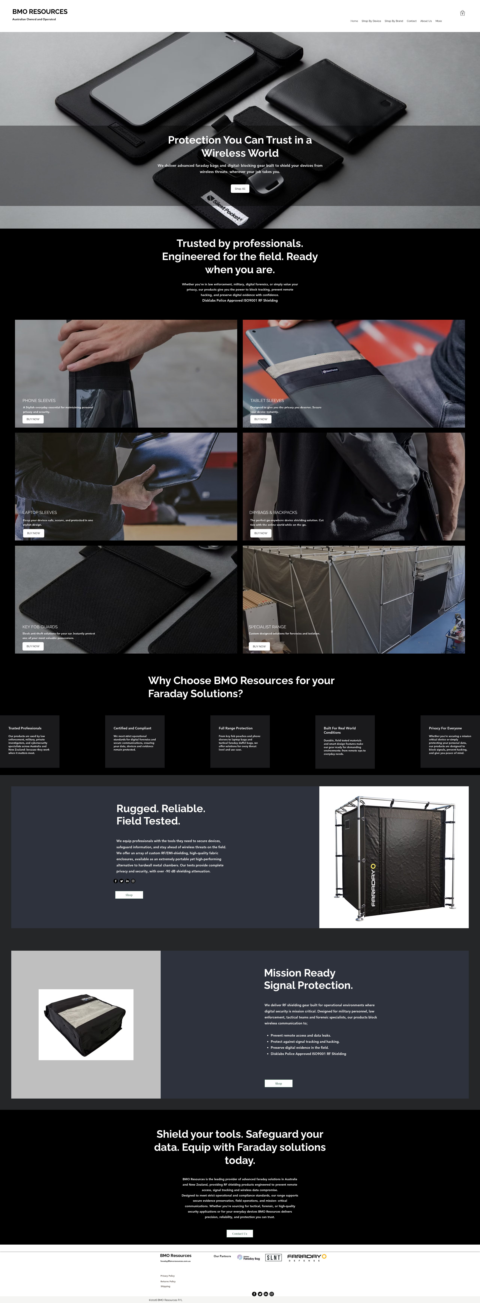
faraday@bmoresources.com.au (175, 1261)
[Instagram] (133, 881)
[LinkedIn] (127, 881)
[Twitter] (121, 881)
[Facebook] (115, 881)
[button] (462, 13)
